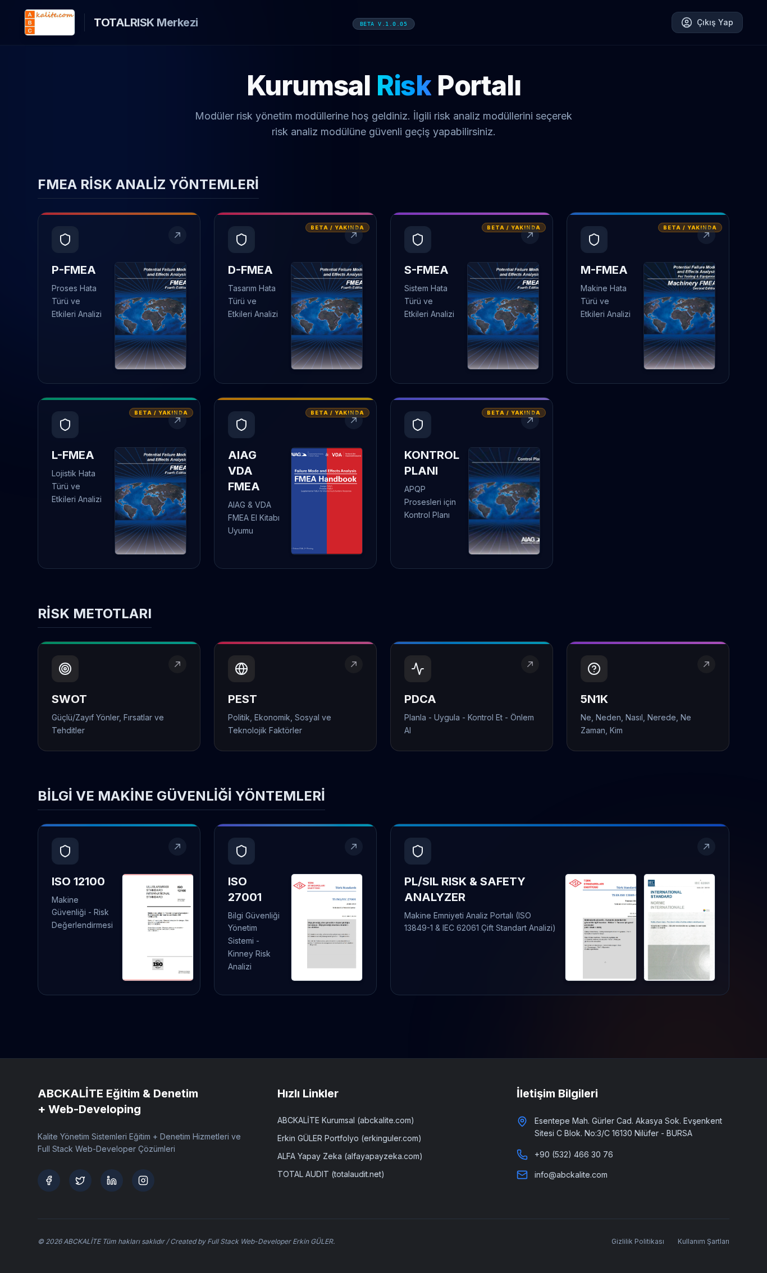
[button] (119, 298)
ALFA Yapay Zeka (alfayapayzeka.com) (350, 1156)
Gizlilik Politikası (637, 1241)
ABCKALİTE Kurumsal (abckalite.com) (345, 1120)
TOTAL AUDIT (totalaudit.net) (331, 1174)
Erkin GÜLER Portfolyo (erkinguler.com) (349, 1138)
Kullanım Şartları (703, 1241)
